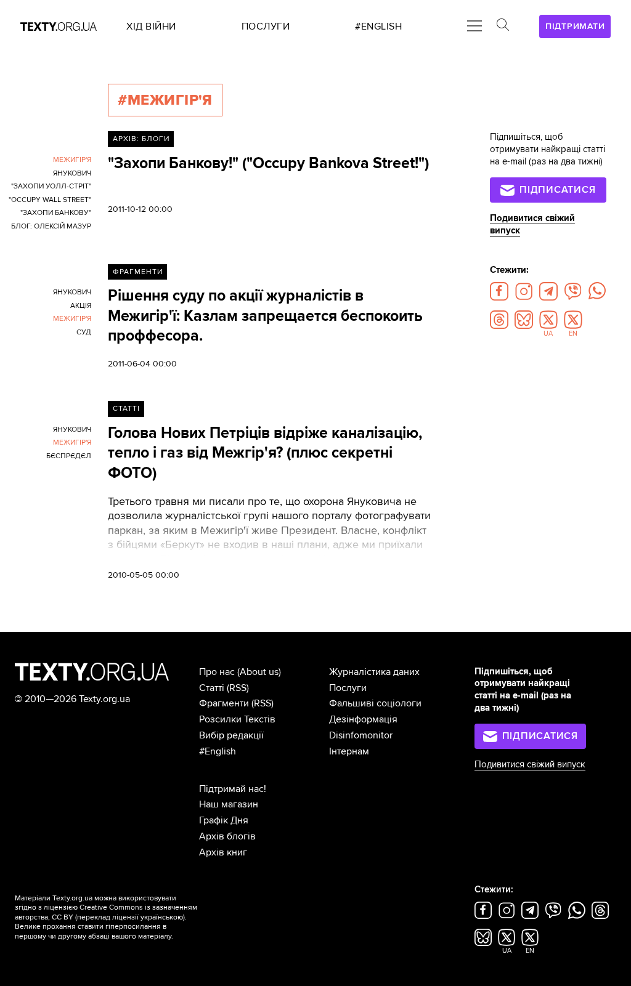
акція (80, 305)
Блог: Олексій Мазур (51, 226)
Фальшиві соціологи (375, 703)
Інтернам (349, 751)
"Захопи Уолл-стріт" (51, 186)
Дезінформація (363, 719)
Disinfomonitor (361, 735)
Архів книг (223, 852)
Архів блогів (227, 836)
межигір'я (72, 159)
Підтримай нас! (232, 789)
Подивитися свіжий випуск (529, 764)
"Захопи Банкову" (55, 212)
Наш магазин (228, 804)
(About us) (259, 672)
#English (217, 751)
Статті (126, 408)
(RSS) (238, 688)
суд (83, 332)
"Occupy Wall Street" (50, 199)
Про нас (217, 672)
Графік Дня (223, 820)
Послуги (348, 688)
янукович (72, 173)
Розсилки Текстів (237, 719)
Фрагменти (138, 272)
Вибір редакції (231, 735)
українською (161, 917)
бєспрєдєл (68, 456)
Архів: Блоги (141, 138)
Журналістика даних (374, 672)
